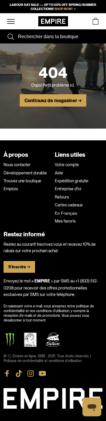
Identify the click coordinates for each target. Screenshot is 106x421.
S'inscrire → (19, 267)
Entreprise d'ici (68, 188)
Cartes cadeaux (69, 205)
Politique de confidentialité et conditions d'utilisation (43, 361)
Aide (59, 173)
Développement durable (25, 173)
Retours (62, 197)
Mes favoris (65, 221)
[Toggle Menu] (11, 21)
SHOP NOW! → (65, 9)
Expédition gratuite (71, 180)
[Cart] (95, 21)
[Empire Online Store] (53, 21)
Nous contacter (17, 164)
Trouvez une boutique (22, 180)
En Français (66, 213)
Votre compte (67, 164)
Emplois (11, 188)
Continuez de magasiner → (53, 101)
